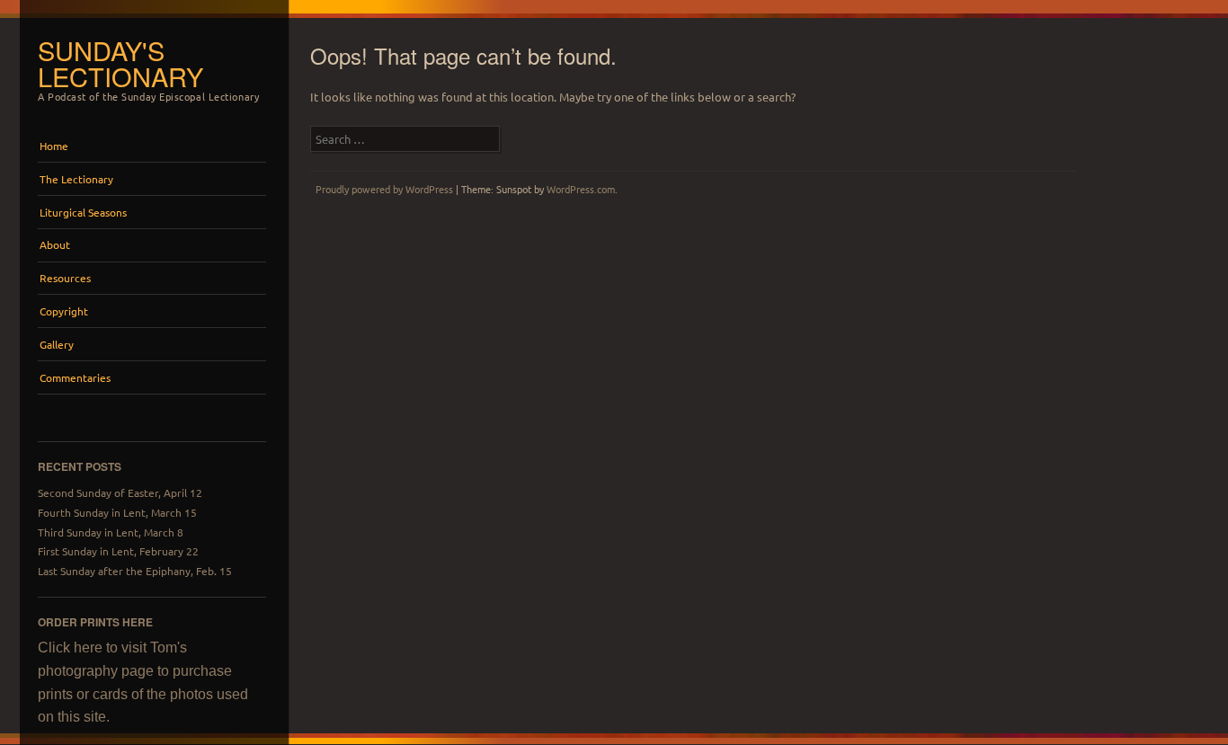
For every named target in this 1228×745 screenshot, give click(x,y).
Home (54, 145)
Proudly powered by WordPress (384, 189)
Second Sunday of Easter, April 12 (120, 492)
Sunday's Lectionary (120, 62)
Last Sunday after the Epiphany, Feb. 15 (135, 570)
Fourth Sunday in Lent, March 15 (117, 512)
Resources (65, 278)
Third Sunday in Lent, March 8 (110, 532)
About (55, 244)
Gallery (57, 344)
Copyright (64, 311)
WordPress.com (581, 189)
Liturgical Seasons (83, 212)
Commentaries (75, 377)
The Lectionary (76, 179)
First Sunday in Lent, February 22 (118, 551)
